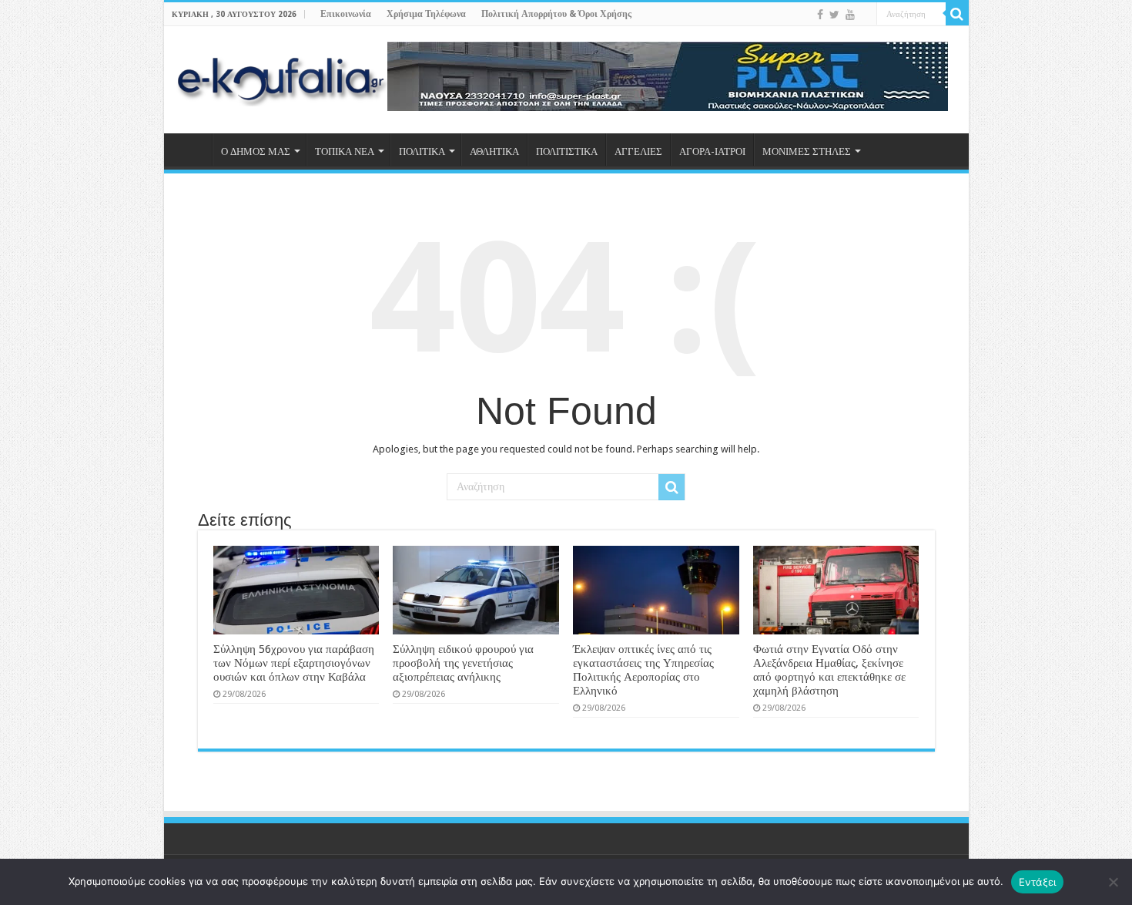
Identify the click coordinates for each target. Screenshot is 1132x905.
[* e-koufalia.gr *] (281, 77)
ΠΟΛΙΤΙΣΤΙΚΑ (567, 151)
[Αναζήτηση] (957, 13)
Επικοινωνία (345, 13)
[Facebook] (820, 14)
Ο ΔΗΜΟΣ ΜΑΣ (255, 151)
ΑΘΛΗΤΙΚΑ (494, 151)
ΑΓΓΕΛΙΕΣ (638, 151)
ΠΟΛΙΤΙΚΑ (422, 151)
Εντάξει (1038, 882)
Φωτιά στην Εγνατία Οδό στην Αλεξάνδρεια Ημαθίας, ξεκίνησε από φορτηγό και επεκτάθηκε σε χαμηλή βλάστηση (829, 670)
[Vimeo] (865, 15)
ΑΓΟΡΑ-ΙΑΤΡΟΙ (712, 151)
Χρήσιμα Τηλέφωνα (426, 13)
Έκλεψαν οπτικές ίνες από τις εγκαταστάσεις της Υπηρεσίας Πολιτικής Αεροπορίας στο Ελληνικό (643, 670)
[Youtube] (850, 14)
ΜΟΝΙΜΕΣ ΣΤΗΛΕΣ (806, 151)
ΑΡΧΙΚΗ (192, 149)
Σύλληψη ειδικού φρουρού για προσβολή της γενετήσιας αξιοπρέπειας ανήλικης (463, 663)
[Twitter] (834, 14)
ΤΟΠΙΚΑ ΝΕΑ (344, 151)
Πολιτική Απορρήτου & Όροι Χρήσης (556, 13)
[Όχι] (1112, 882)
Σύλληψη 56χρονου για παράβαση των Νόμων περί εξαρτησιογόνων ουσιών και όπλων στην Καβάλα (293, 663)
